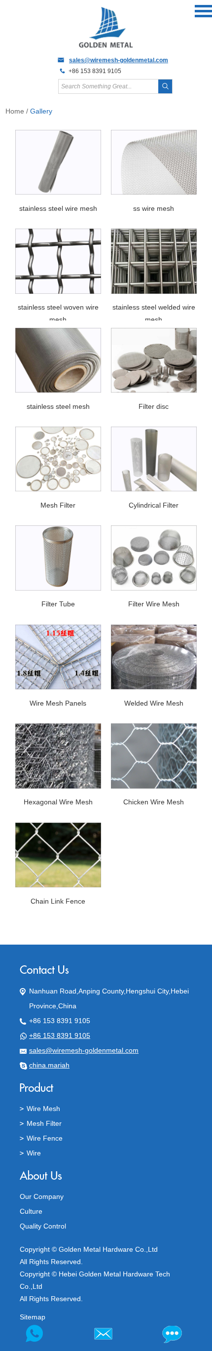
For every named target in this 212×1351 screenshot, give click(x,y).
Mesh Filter (44, 1123)
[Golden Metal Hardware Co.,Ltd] (106, 46)
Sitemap (32, 1317)
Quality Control (43, 1226)
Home (14, 111)
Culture (31, 1211)
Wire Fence (45, 1138)
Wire (34, 1153)
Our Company (42, 1196)
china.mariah (49, 1065)
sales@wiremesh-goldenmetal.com (118, 60)
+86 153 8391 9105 (59, 1035)
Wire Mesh (43, 1109)
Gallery (41, 111)
